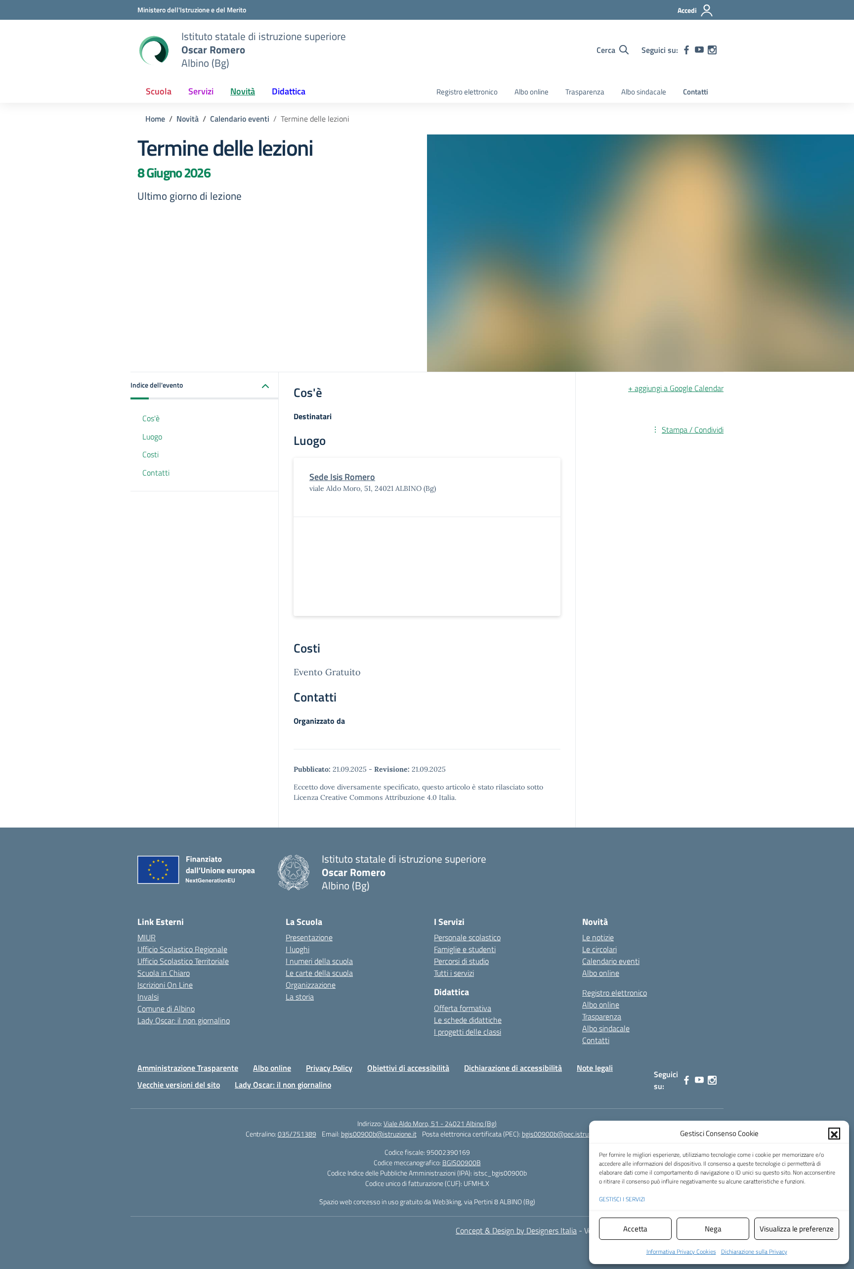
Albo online (531, 91)
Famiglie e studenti (465, 949)
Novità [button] (242, 91)
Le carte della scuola (319, 973)
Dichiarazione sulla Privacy (754, 1251)
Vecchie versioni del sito (178, 1085)
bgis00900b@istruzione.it (379, 1134)
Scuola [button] (158, 91)
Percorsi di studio (461, 961)
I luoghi (297, 949)
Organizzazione (311, 985)
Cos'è (151, 418)
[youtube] (699, 49)
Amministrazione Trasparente (187, 1068)
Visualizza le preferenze (797, 1228)
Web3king (446, 1201)
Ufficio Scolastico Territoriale (183, 961)
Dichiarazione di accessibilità (513, 1068)
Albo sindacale (643, 91)
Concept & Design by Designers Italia (516, 1230)
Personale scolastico (467, 937)
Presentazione (309, 937)
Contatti (695, 91)
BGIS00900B (461, 1162)
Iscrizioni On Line (165, 985)
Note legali (595, 1068)
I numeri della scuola (319, 961)
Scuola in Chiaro (163, 973)
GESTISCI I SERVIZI (622, 1199)
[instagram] (712, 49)
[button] (834, 1133)
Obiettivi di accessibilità (408, 1068)
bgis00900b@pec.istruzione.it (565, 1134)
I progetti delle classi (467, 1032)
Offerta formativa (462, 1008)
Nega (713, 1228)
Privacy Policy (329, 1068)
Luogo (152, 436)
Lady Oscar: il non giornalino (183, 1020)
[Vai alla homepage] (153, 50)
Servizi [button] (201, 91)
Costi (150, 455)
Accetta (635, 1228)
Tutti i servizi (454, 973)
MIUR (146, 937)
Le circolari (599, 949)
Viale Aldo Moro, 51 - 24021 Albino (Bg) (440, 1123)
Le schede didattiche (468, 1020)
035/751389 (297, 1134)
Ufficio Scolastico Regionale (182, 949)
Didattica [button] (288, 91)
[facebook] (686, 49)
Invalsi (148, 997)
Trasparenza (584, 91)
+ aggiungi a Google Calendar (676, 388)
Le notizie (598, 937)
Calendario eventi (611, 961)
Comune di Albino (166, 1008)
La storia (300, 997)
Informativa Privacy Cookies (681, 1251)
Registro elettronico (467, 91)
